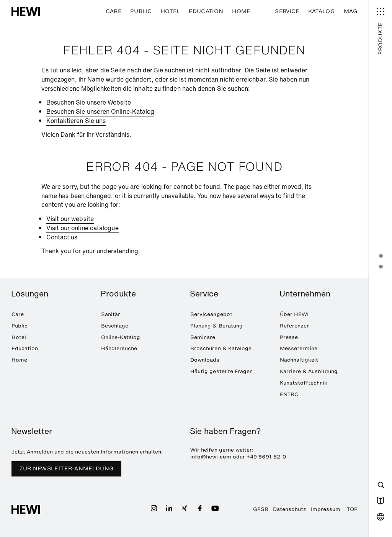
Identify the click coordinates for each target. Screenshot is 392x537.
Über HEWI (294, 314)
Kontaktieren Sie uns (76, 120)
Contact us (62, 237)
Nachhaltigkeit (299, 359)
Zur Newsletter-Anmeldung (66, 468)
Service (287, 11)
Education (206, 11)
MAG (351, 11)
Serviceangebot (211, 314)
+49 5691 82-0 (266, 456)
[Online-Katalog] (380, 500)
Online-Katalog (120, 337)
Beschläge (115, 325)
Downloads (205, 359)
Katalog (321, 11)
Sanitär (110, 314)
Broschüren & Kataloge (221, 348)
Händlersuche (119, 348)
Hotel (170, 11)
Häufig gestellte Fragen (221, 371)
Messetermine (299, 348)
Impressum (326, 509)
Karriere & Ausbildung (309, 371)
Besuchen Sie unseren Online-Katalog (100, 111)
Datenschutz (289, 509)
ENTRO (289, 394)
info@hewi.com (210, 456)
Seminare (203, 337)
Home (241, 11)
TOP (352, 509)
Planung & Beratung (216, 325)
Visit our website (70, 218)
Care (113, 11)
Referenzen (295, 325)
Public (141, 11)
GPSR (260, 509)
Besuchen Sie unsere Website (88, 102)
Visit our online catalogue (82, 227)
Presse (289, 337)
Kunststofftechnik (304, 382)
